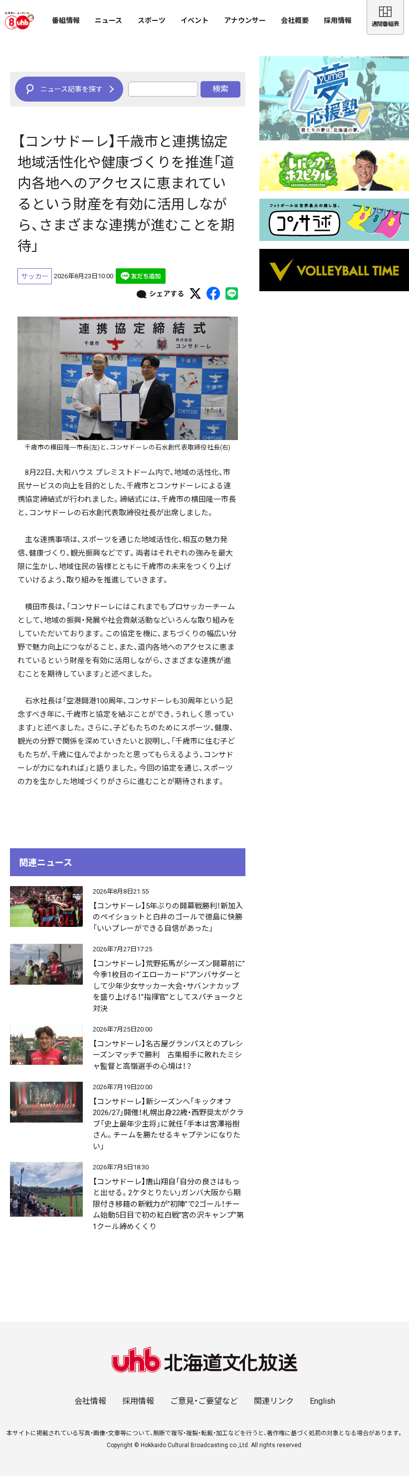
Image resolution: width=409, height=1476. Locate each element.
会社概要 (295, 20)
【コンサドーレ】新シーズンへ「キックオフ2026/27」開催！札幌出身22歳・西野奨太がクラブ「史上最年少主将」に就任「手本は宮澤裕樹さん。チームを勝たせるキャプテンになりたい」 (168, 1124)
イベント (194, 20)
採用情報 (338, 20)
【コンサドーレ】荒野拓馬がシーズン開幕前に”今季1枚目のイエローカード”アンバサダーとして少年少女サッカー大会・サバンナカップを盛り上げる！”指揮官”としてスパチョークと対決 (169, 986)
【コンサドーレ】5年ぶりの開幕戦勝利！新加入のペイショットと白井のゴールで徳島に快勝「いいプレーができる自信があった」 (168, 917)
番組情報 (66, 20)
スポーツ (152, 20)
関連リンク (274, 1401)
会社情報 (90, 1401)
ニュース (108, 20)
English (322, 1401)
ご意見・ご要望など (204, 1401)
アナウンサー (245, 20)
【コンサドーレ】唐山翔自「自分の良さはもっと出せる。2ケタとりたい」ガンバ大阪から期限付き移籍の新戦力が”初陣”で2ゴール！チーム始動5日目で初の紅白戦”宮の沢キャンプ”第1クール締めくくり (168, 1204)
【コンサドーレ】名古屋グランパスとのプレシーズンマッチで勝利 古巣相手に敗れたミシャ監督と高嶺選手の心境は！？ (168, 1055)
